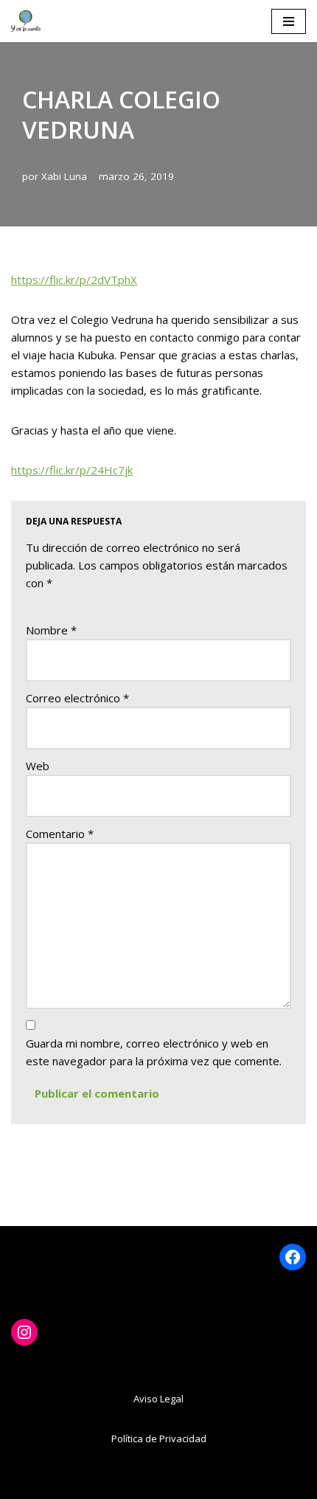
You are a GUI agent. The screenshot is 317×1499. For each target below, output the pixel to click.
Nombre (51, 630)
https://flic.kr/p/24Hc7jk (72, 470)
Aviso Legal (158, 1398)
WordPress (226, 1484)
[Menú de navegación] (288, 21)
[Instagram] (24, 1332)
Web (37, 765)
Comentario (60, 833)
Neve (76, 1484)
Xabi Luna (64, 176)
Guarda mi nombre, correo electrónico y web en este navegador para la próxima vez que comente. (154, 1052)
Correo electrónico (77, 697)
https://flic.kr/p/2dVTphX (74, 279)
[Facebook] (292, 1257)
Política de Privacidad (158, 1438)
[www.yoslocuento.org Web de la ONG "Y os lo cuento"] (26, 21)
